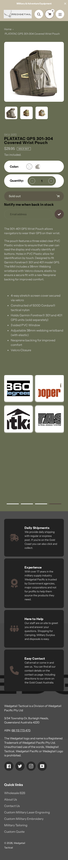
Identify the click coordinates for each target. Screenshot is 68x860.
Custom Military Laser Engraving (27, 812)
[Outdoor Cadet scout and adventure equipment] (18, 388)
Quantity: (17, 180)
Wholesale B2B (14, 793)
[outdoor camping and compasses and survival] (18, 419)
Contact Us (12, 806)
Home (8, 29)
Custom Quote (14, 831)
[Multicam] (29, 166)
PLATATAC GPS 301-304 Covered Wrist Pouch (32, 33)
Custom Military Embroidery (23, 819)
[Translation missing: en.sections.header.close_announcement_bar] (65, 3)
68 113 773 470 (21, 730)
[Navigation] (60, 14)
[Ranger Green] (38, 166)
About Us (10, 799)
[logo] (49, 388)
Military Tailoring (15, 825)
